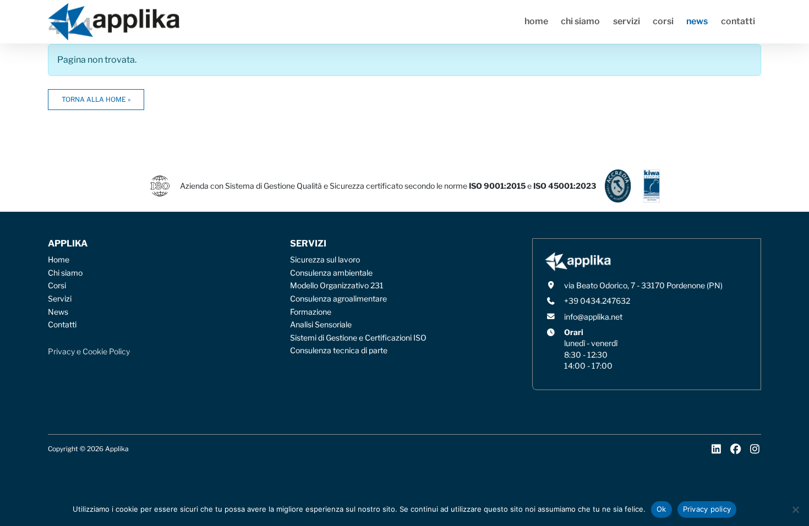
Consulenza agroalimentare (338, 298)
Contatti (738, 21)
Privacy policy (707, 509)
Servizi (626, 21)
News (697, 21)
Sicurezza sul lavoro (325, 259)
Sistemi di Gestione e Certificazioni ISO (358, 337)
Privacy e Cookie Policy (89, 351)
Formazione (310, 312)
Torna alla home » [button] (96, 99)
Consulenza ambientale (331, 273)
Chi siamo (580, 21)
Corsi (663, 21)
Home (536, 21)
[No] (795, 509)
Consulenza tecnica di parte (338, 350)
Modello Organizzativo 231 (337, 285)
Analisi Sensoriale (321, 324)
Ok (661, 509)
